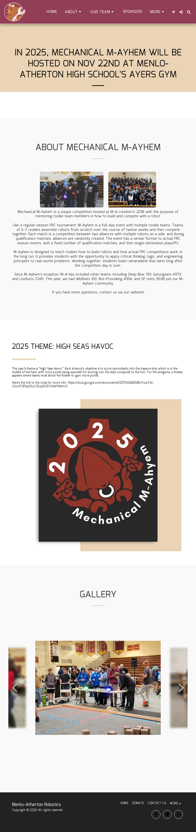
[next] (180, 688)
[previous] (15, 688)
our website (133, 292)
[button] (73, 12)
